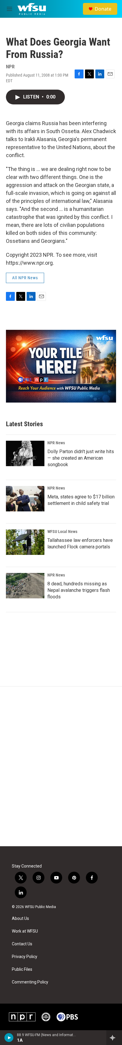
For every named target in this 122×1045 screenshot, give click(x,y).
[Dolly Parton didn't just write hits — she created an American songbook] (25, 453)
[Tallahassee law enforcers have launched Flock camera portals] (25, 542)
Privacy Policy (24, 956)
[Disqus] (61, 766)
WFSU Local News (62, 531)
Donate (103, 9)
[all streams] (114, 1037)
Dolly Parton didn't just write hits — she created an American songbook (80, 458)
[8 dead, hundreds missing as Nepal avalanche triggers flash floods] (25, 585)
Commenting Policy (30, 982)
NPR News (56, 442)
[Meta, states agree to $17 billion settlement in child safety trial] (25, 498)
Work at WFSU (25, 931)
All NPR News (25, 277)
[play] (9, 1038)
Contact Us (22, 944)
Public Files (22, 969)
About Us (20, 918)
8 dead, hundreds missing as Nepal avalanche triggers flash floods (78, 590)
